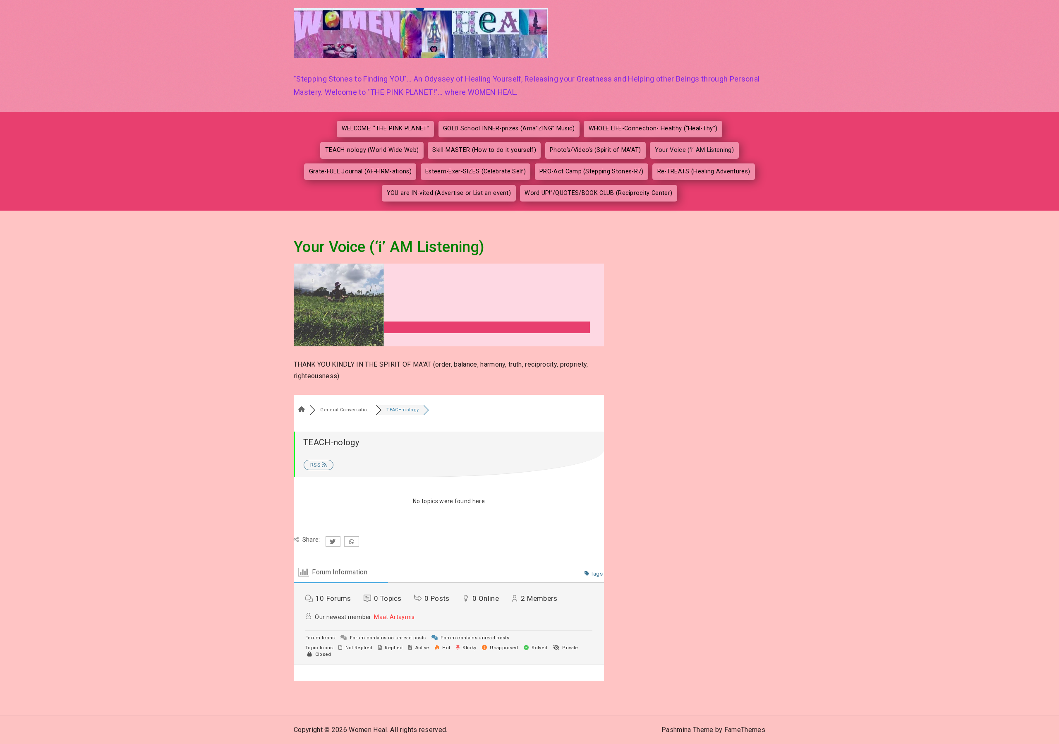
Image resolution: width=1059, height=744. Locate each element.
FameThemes (744, 730)
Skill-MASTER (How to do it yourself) (484, 150)
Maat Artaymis (394, 617)
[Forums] (301, 410)
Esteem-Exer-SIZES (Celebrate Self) (475, 171)
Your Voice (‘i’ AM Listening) (694, 150)
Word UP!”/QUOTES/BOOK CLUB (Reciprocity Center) (598, 193)
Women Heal (368, 730)
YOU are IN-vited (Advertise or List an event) (449, 193)
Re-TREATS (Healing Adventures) (703, 171)
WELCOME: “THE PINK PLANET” (385, 128)
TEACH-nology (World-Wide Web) (372, 150)
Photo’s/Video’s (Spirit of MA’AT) (595, 150)
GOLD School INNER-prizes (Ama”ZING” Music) (509, 128)
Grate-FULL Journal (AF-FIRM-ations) (360, 171)
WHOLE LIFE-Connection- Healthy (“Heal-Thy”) (653, 128)
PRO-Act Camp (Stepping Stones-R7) (591, 171)
